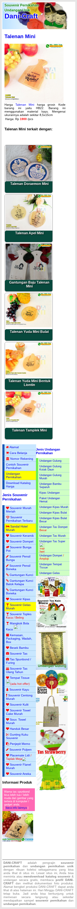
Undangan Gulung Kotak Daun (50, 468)
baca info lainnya (16, 807)
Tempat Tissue (20, 677)
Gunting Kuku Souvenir (17, 736)
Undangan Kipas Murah (53, 507)
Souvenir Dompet (21, 541)
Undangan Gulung (50, 460)
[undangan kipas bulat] (52, 694)
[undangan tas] (52, 597)
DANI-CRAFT (64, 890)
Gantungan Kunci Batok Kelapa (19, 582)
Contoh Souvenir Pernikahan (17, 466)
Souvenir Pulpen (20, 749)
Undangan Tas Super (52, 541)
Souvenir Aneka (20, 773)
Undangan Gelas (49, 573)
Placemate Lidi (20, 755)
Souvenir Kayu (19, 689)
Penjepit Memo (20, 743)
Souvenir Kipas (20, 599)
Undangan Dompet (50, 555)
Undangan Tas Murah (52, 535)
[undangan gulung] (52, 668)
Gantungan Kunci (21, 575)
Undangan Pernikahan (13, 475)
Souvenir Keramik (22, 535)
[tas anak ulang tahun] (52, 789)
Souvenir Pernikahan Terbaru (19, 518)
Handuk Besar (19, 728)
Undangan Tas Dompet (53, 527)
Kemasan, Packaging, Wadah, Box (19, 638)
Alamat (14, 447)
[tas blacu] (52, 629)
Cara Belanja (18, 453)
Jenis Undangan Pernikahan (48, 451)
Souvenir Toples (20, 614)
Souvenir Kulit (19, 704)
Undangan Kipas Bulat (53, 512)
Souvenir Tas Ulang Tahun (16, 670)
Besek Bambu (19, 647)
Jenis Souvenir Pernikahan (15, 497)
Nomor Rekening (21, 458)
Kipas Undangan (49, 492)
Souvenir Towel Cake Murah (18, 712)
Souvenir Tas (18, 653)
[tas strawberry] (52, 754)
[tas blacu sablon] (52, 726)
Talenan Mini (20, 36)
